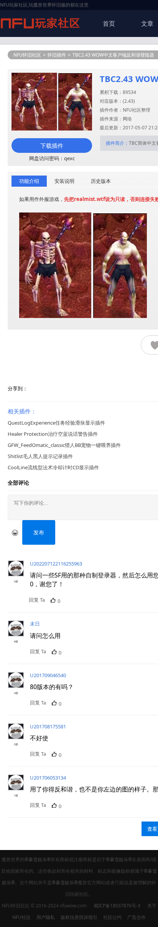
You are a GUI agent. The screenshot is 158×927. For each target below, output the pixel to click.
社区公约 (112, 917)
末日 (35, 623)
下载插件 (51, 145)
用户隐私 (45, 917)
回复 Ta (37, 599)
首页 (109, 23)
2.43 (128, 101)
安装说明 (64, 180)
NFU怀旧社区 (27, 55)
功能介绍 (29, 180)
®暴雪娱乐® (38, 859)
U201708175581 (48, 726)
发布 (38, 532)
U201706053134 (48, 777)
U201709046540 (48, 675)
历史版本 (101, 180)
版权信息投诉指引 (79, 917)
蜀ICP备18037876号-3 (117, 905)
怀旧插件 (57, 55)
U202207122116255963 (56, 563)
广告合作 (136, 917)
